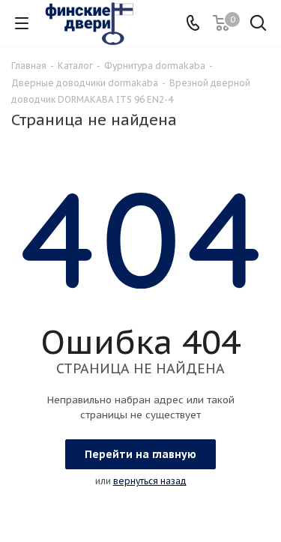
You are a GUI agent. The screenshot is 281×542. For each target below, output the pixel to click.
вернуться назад (150, 481)
